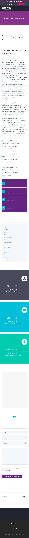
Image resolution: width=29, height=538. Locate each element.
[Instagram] (7, 4)
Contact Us (14, 528)
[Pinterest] (8, 488)
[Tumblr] (11, 488)
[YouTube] (10, 4)
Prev (5, 496)
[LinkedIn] (14, 488)
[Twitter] (5, 488)
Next (23, 496)
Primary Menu (26, 8)
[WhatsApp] (12, 4)
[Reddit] (16, 488)
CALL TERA (21, 4)
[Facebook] (5, 4)
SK (23, 534)
